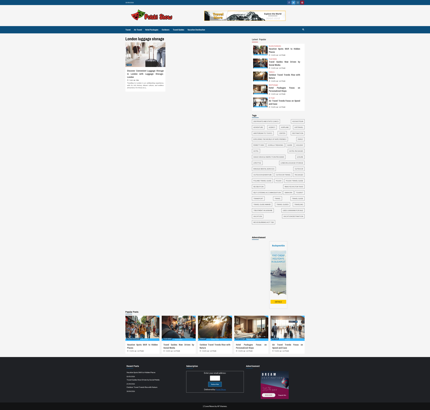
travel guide (297, 198)
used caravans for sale (293, 210)
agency (272, 127)
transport (258, 198)
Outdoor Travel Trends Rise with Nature (142, 387)
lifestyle (257, 163)
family (300, 139)
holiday (299, 145)
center (282, 133)
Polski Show (221, 389)
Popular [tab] (262, 39)
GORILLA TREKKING (275, 145)
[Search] (303, 29)
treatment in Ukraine (262, 210)
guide (289, 145)
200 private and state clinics (265, 121)
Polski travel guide (294, 181)
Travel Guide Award (262, 204)
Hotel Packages (151, 29)
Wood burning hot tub (263, 222)
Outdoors (165, 29)
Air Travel (138, 29)
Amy (137, 80)
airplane (285, 127)
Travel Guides (178, 29)
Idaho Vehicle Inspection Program (268, 157)
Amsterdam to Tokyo (262, 133)
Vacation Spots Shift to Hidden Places (141, 372)
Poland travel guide (262, 181)
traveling (298, 204)
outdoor (299, 169)
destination (297, 133)
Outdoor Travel (283, 175)
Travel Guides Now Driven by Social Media (143, 380)
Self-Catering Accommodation (267, 193)
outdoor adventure (262, 175)
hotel (256, 151)
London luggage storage (292, 163)
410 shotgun (297, 121)
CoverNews (209, 406)
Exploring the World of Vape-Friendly (269, 139)
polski (279, 181)
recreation (258, 187)
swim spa (288, 193)
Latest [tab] (255, 39)
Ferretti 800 (258, 145)
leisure (300, 157)
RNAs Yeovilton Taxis (294, 187)
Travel (128, 29)
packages (299, 175)
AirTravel (299, 127)
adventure (258, 127)
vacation (257, 216)
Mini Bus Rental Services (263, 169)
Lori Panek (282, 55)
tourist (299, 193)
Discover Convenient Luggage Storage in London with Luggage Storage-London (145, 74)
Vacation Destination (196, 29)
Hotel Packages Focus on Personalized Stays (284, 89)
